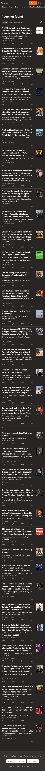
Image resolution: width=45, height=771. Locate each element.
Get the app (33, 761)
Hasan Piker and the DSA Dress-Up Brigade (17, 551)
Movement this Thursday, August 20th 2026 (15, 139)
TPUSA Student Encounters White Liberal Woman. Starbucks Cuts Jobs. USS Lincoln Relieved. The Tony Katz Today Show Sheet (17, 112)
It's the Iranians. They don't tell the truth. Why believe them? (16, 317)
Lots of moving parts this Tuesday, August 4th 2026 (17, 396)
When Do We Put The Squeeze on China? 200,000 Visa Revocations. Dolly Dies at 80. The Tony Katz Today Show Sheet (17, 51)
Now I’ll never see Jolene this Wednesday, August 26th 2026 (16, 57)
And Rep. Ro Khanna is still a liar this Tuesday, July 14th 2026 (15, 634)
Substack (12, 767)
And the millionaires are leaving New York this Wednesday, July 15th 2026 (17, 613)
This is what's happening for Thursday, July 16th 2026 (17, 593)
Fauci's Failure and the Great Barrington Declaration (14, 371)
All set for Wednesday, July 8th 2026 (15, 715)
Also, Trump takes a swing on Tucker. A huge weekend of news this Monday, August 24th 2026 (16, 98)
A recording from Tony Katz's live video (16, 280)
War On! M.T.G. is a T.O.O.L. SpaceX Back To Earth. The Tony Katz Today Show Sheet (17, 709)
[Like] (3, 104)
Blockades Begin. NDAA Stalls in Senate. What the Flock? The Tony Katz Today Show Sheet (17, 607)
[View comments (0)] (13, 43)
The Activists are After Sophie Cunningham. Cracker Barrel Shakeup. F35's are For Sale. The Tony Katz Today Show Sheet (16, 451)
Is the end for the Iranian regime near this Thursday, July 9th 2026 (17, 696)
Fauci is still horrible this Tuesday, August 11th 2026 (16, 261)
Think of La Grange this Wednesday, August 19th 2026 (17, 159)
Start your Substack (17, 761)
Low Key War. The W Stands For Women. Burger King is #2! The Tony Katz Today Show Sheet (15, 293)
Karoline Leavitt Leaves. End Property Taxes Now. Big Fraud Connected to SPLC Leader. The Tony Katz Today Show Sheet (15, 214)
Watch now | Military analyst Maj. (14, 438)
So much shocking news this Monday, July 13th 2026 (17, 654)
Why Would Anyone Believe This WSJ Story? (16, 312)
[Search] (41, 22)
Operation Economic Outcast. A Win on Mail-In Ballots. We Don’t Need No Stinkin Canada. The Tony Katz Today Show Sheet (17, 71)
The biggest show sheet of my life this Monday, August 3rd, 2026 (15, 417)
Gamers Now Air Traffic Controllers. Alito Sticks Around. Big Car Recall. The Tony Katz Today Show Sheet (17, 234)
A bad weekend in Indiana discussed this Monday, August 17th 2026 (16, 200)
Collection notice (35, 756)
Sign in (40, 3)
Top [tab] (10, 22)
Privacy (20, 756)
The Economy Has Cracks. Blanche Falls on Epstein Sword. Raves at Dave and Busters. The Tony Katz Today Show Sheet (17, 586)
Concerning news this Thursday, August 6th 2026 (17, 338)
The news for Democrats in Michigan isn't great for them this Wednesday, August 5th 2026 (17, 358)
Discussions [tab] (18, 22)
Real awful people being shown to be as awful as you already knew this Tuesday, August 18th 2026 (16, 179)
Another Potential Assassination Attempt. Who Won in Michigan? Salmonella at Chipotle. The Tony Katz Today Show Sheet (16, 352)
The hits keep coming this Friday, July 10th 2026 (17, 675)
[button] (3, 7)
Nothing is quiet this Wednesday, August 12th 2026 (16, 241)
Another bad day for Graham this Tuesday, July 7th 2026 (17, 735)
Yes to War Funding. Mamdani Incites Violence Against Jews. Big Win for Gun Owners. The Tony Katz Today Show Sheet (17, 513)
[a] (39, 275)
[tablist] (12, 22)
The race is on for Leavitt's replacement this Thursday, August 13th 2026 (17, 220)
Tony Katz (10, 40)
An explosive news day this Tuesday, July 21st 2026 (16, 538)
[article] (22, 36)
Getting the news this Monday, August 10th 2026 (17, 300)
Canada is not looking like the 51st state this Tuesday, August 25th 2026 (16, 78)
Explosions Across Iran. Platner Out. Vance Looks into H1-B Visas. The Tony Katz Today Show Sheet (17, 689)
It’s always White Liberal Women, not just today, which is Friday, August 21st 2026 (16, 118)
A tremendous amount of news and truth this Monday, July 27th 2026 (16, 478)
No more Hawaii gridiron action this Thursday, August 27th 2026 (15, 37)
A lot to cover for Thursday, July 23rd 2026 (17, 518)
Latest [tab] (5, 22)
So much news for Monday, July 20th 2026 (17, 573)
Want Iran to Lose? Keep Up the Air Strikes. (17, 434)
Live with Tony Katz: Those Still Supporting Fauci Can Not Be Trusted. (15, 275)
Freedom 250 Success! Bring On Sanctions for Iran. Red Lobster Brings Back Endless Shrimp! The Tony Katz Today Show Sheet (16, 92)
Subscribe (33, 3)
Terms (26, 756)
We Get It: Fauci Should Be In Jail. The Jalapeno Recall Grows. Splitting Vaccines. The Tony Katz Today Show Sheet (16, 255)
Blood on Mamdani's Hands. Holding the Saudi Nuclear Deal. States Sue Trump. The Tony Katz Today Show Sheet (17, 492)
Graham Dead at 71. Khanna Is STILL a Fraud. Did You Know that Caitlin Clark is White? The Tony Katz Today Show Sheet (17, 648)
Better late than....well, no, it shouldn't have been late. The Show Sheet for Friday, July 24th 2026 (17, 499)
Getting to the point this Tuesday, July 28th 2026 (17, 458)
